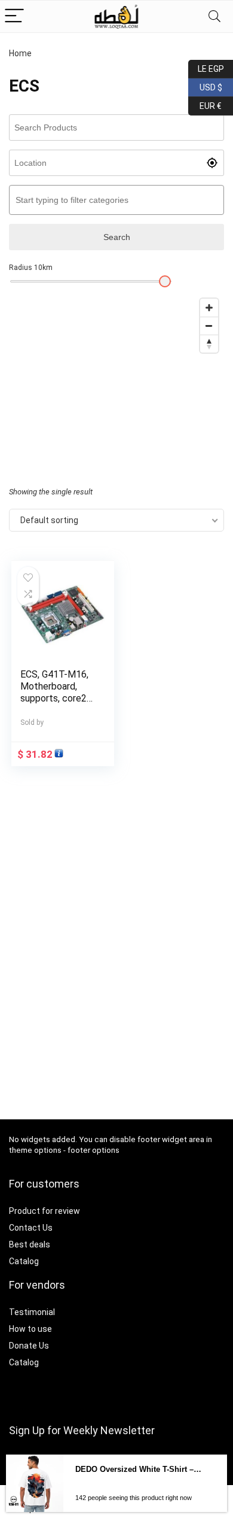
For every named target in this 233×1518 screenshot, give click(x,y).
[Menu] (14, 16)
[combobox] (116, 200)
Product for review (44, 1211)
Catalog (24, 1261)
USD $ (205, 85)
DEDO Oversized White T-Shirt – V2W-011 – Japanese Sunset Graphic (139, 1469)
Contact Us (31, 1227)
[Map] (116, 382)
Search (116, 237)
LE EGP (206, 67)
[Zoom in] (209, 308)
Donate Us (29, 1345)
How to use (30, 1329)
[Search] (214, 16)
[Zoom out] (209, 326)
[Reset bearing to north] (209, 344)
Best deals (29, 1244)
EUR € (205, 104)
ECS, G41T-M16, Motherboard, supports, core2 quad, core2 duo (54, 692)
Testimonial (32, 1312)
